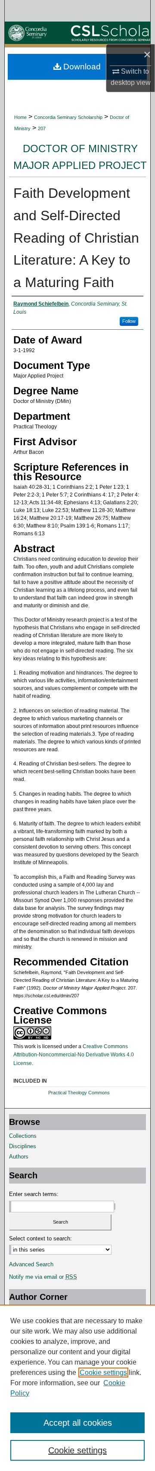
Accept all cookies (77, 1422)
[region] (77, 1388)
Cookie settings (103, 1372)
